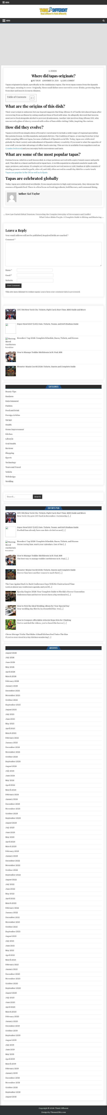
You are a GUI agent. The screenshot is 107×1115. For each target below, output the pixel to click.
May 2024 (9, 780)
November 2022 (12, 865)
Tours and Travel (13, 467)
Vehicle (8, 472)
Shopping (9, 453)
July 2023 (9, 828)
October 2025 (11, 700)
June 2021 (10, 946)
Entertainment (12, 401)
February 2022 (12, 908)
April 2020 (10, 1007)
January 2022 (11, 913)
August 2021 (10, 936)
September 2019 (12, 1035)
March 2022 (10, 903)
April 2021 (10, 955)
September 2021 (12, 932)
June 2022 (10, 889)
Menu (7, 2)
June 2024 (10, 776)
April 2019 (10, 1059)
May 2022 (9, 894)
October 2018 (11, 1087)
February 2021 (12, 965)
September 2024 (12, 761)
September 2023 (13, 818)
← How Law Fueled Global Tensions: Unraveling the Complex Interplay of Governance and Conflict (47, 214)
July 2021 (9, 941)
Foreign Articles (12, 415)
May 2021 (9, 950)
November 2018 (12, 1083)
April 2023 (10, 842)
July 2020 (9, 998)
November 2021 (12, 922)
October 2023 (11, 813)
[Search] (103, 20)
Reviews (54, 71)
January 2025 (11, 743)
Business (9, 396)
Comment (10, 240)
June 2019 (10, 1049)
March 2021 (10, 960)
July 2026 (9, 658)
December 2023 (12, 804)
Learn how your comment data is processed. (60, 292)
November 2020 (12, 979)
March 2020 (10, 1012)
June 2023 (10, 832)
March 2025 (10, 733)
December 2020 (12, 974)
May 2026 (9, 667)
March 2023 (10, 846)
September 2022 (13, 875)
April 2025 (10, 728)
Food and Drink (12, 410)
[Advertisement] (53, 44)
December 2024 (12, 747)
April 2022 (10, 898)
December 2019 (12, 1026)
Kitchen (8, 434)
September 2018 (12, 1092)
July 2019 (9, 1045)
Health (8, 425)
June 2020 (10, 1002)
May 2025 (9, 724)
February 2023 (12, 851)
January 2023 (11, 856)
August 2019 (10, 1040)
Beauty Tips (10, 392)
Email (8, 275)
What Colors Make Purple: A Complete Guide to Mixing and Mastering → (71, 217)
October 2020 (11, 983)
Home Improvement (14, 429)
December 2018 (12, 1078)
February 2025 (12, 738)
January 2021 (11, 969)
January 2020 (11, 1021)
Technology (10, 462)
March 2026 (10, 676)
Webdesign (10, 477)
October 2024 (11, 757)
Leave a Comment (68, 80)
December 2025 (12, 691)
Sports (8, 458)
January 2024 (11, 799)
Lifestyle (9, 439)
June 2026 (10, 662)
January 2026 (11, 686)
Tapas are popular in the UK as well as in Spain (26, 172)
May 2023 (9, 837)
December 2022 (12, 861)
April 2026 (10, 672)
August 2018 (10, 1097)
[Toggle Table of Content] (30, 98)
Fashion (8, 406)
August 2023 (11, 823)
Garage (8, 420)
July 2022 (9, 884)
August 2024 (11, 766)
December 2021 (12, 917)
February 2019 (12, 1068)
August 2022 (11, 880)
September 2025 (13, 705)
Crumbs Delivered (13, 148)
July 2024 (9, 771)
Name (8, 270)
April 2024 (10, 785)
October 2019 (11, 1031)
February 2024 (12, 794)
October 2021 (11, 927)
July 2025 (9, 714)
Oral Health (10, 444)
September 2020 (13, 988)
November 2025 (12, 695)
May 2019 (9, 1054)
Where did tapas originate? (54, 75)
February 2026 (12, 681)
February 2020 (12, 1017)
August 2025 (11, 709)
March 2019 (10, 1064)
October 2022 (11, 870)
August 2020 (11, 993)
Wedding (9, 481)
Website (9, 280)
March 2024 (10, 790)
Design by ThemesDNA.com (53, 1112)
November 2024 (12, 752)
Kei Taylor (37, 80)
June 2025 (10, 719)
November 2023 (12, 809)
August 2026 (11, 653)
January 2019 (11, 1073)
